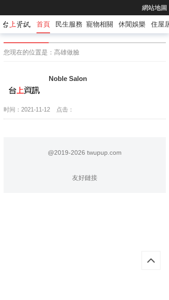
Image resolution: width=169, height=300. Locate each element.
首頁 (43, 24)
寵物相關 (99, 24)
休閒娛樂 (132, 24)
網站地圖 (154, 7)
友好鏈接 (84, 177)
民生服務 (68, 24)
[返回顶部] (151, 260)
